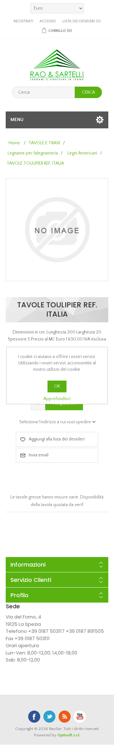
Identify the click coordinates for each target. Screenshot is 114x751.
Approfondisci (57, 398)
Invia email (38, 455)
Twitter (49, 717)
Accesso (48, 21)
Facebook (34, 717)
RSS (65, 717)
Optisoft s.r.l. (68, 735)
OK (57, 386)
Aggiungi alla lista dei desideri (57, 439)
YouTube (80, 717)
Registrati (23, 21)
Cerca (88, 92)
